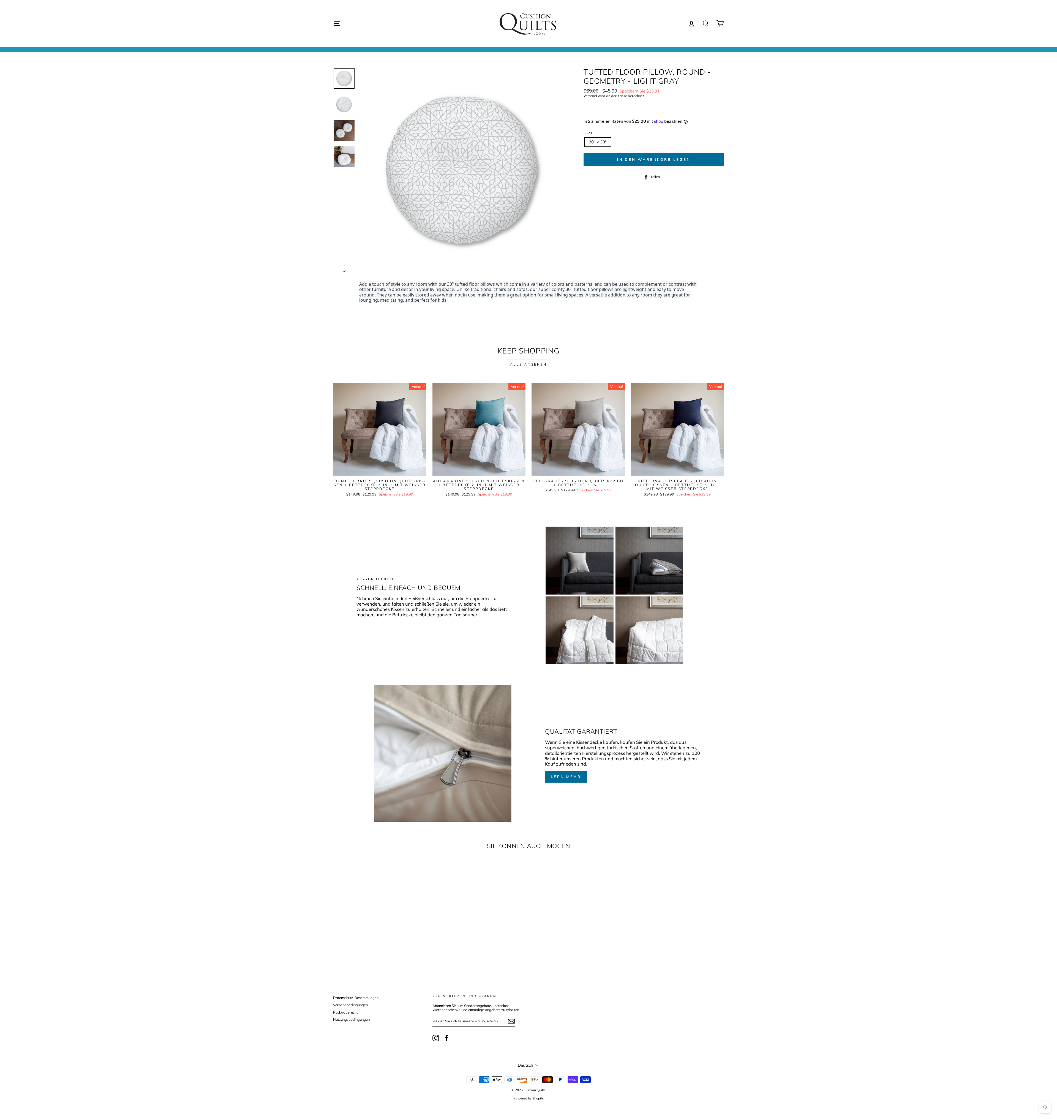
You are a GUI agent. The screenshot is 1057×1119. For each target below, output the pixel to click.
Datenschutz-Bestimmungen (355, 997)
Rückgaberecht (345, 1012)
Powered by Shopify (528, 1098)
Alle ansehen (528, 364)
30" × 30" (598, 142)
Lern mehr (566, 776)
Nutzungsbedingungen (351, 1019)
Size (589, 133)
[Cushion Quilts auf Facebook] (446, 1038)
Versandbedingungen (350, 1005)
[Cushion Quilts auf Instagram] (435, 1038)
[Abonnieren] (511, 1021)
